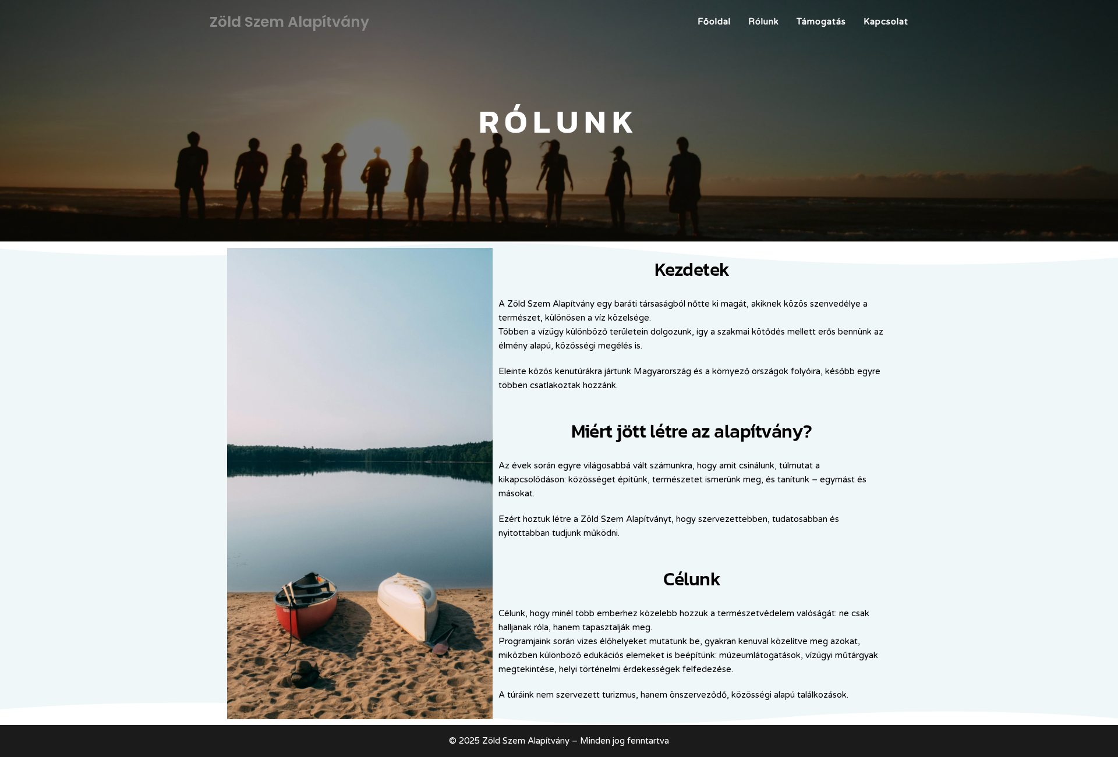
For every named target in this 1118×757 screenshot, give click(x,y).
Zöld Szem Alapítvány (289, 22)
